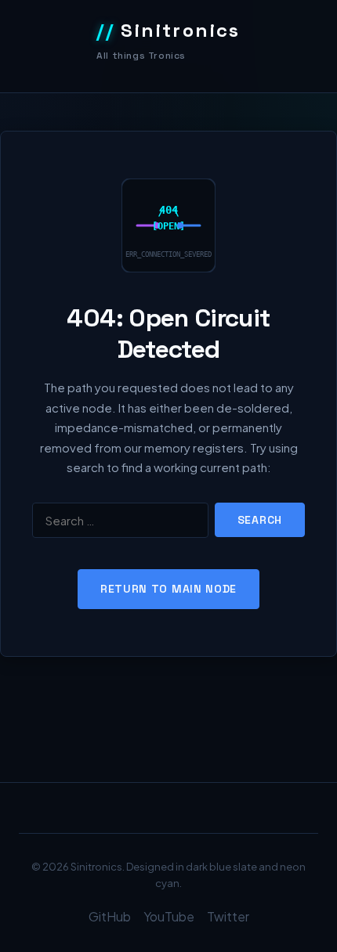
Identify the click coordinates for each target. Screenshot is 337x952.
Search (259, 520)
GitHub (110, 916)
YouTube (168, 916)
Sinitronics (168, 30)
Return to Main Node (168, 589)
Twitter (228, 916)
